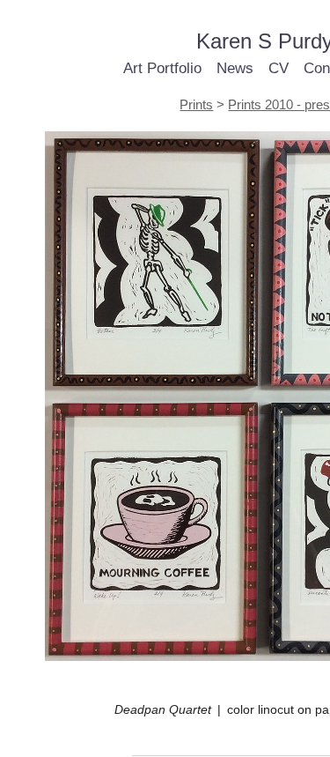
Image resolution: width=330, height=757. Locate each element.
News (234, 68)
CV (278, 68)
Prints (196, 104)
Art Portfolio (162, 68)
